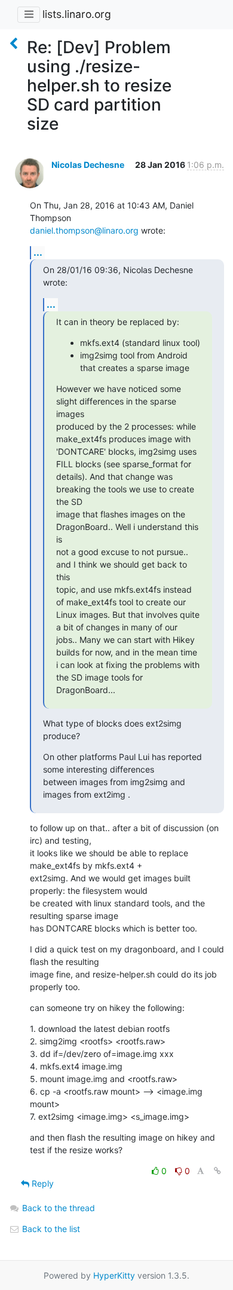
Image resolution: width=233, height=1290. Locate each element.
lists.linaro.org (76, 14)
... (37, 252)
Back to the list (50, 1229)
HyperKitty (114, 1275)
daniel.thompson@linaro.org (84, 230)
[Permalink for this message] (217, 1170)
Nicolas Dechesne (87, 165)
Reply (41, 1183)
